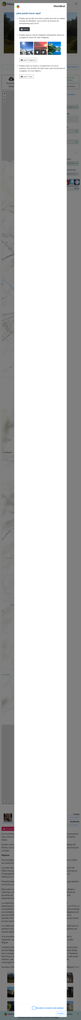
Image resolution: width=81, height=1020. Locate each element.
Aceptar (60, 1013)
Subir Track (27, 77)
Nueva (25, 29)
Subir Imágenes (29, 60)
